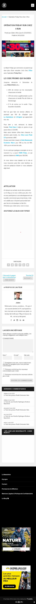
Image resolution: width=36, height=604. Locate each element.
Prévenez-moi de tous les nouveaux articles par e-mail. (18, 375)
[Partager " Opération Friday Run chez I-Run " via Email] (28, 265)
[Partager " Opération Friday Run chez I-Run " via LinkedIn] (24, 265)
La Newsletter (6, 474)
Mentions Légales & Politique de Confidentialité (17, 493)
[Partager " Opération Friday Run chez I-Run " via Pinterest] (20, 265)
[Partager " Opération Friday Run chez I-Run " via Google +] (16, 265)
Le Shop (4, 498)
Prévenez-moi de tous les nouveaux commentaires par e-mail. (15, 370)
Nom (5, 355)
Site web (26, 355)
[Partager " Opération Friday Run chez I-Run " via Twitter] (12, 265)
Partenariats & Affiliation (10, 489)
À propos (5, 479)
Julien (13, 33)
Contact (4, 484)
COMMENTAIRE (8, 338)
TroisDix (30, 599)
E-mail (16, 355)
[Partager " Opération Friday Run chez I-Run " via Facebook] (8, 265)
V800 (17, 155)
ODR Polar (23, 153)
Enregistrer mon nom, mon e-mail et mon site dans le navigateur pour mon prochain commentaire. (17, 364)
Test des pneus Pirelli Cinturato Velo (17, 395)
